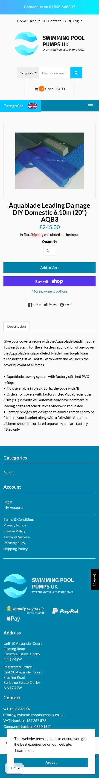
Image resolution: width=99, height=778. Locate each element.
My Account (13, 507)
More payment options (50, 291)
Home (22, 21)
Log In (77, 21)
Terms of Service (16, 537)
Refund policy (14, 542)
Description (16, 326)
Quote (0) (95, 579)
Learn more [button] (24, 751)
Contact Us (57, 21)
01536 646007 (19, 708)
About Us (37, 21)
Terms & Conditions (19, 519)
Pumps (8, 472)
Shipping (37, 235)
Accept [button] (51, 762)
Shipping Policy (15, 548)
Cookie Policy (14, 531)
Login (7, 501)
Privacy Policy (14, 525)
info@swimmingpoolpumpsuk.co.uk (35, 714)
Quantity (49, 241)
